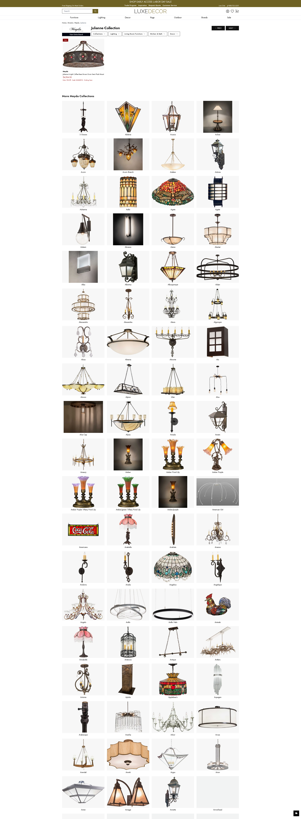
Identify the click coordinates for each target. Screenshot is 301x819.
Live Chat (222, 5)
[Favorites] (232, 11)
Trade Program (130, 5)
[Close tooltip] (297, 806)
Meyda (77, 23)
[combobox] (77, 11)
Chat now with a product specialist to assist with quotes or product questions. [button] (280, 807)
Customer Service (170, 5)
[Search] (95, 11)
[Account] (228, 11)
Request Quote (155, 5)
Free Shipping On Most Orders (72, 5)
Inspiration (142, 5)
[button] (237, 11)
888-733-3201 (234, 5)
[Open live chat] (296, 813)
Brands (70, 23)
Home (64, 23)
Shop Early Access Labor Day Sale (151, 2)
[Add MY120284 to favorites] (101, 42)
